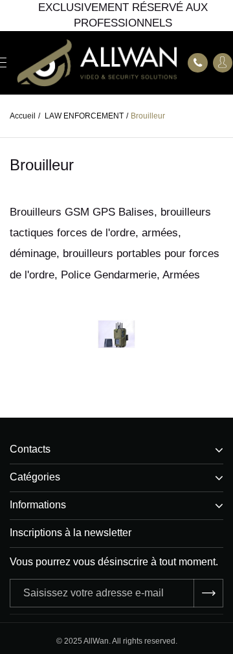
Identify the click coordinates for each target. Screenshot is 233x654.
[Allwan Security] (97, 63)
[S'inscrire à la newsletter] (208, 593)
